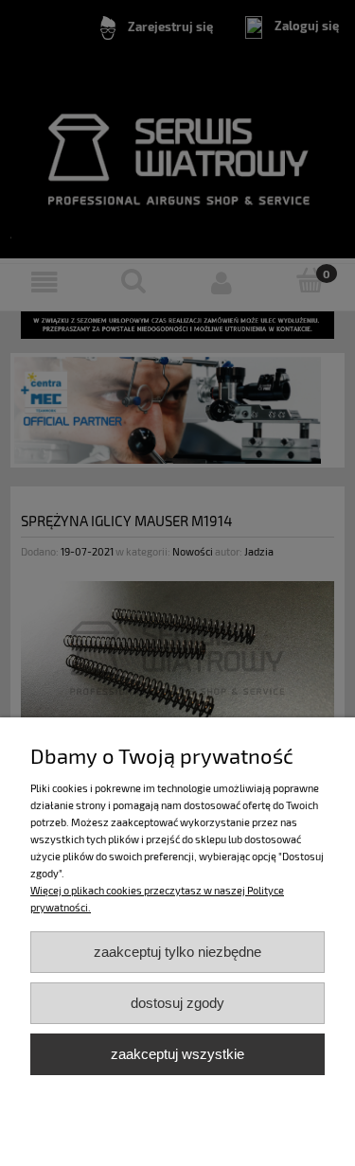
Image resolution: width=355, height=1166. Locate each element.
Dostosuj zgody (177, 1003)
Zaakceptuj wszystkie (177, 1054)
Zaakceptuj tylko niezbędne (177, 952)
